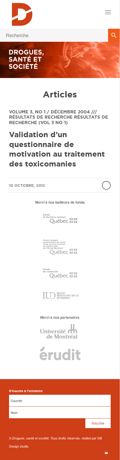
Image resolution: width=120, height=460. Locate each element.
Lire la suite (106, 185)
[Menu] (107, 12)
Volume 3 (20, 111)
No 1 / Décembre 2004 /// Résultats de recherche (53, 114)
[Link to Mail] (106, 452)
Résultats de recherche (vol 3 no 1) (58, 120)
